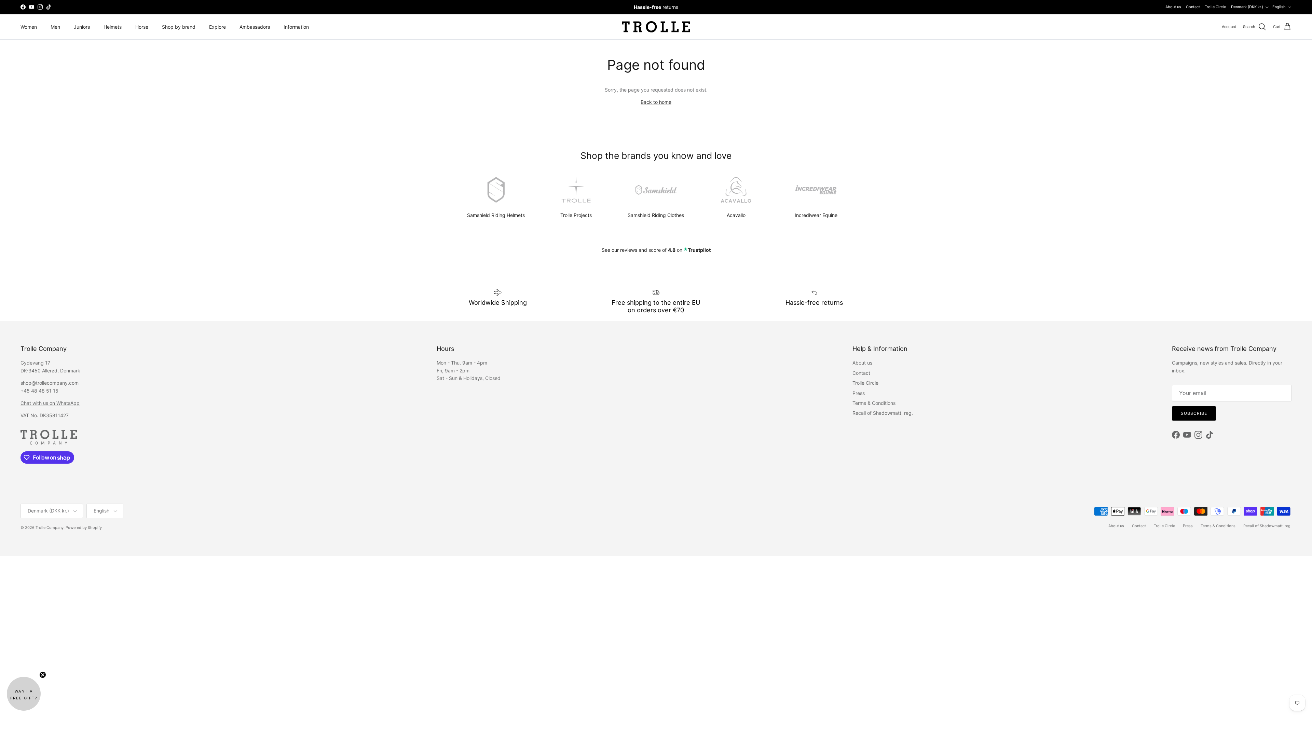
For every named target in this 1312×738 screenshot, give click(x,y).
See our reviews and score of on (656, 250)
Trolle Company (50, 527)
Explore (217, 27)
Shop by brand (178, 27)
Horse (141, 27)
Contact (1193, 6)
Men (55, 27)
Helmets (113, 27)
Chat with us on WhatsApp (50, 403)
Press (858, 393)
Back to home (656, 102)
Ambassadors (255, 27)
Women (28, 27)
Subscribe (1194, 413)
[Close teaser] (42, 674)
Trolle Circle (1215, 6)
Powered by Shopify (84, 527)
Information (296, 27)
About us (1173, 6)
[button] (24, 694)
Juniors (82, 27)
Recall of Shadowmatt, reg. (882, 413)
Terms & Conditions (874, 403)
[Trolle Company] (656, 26)
